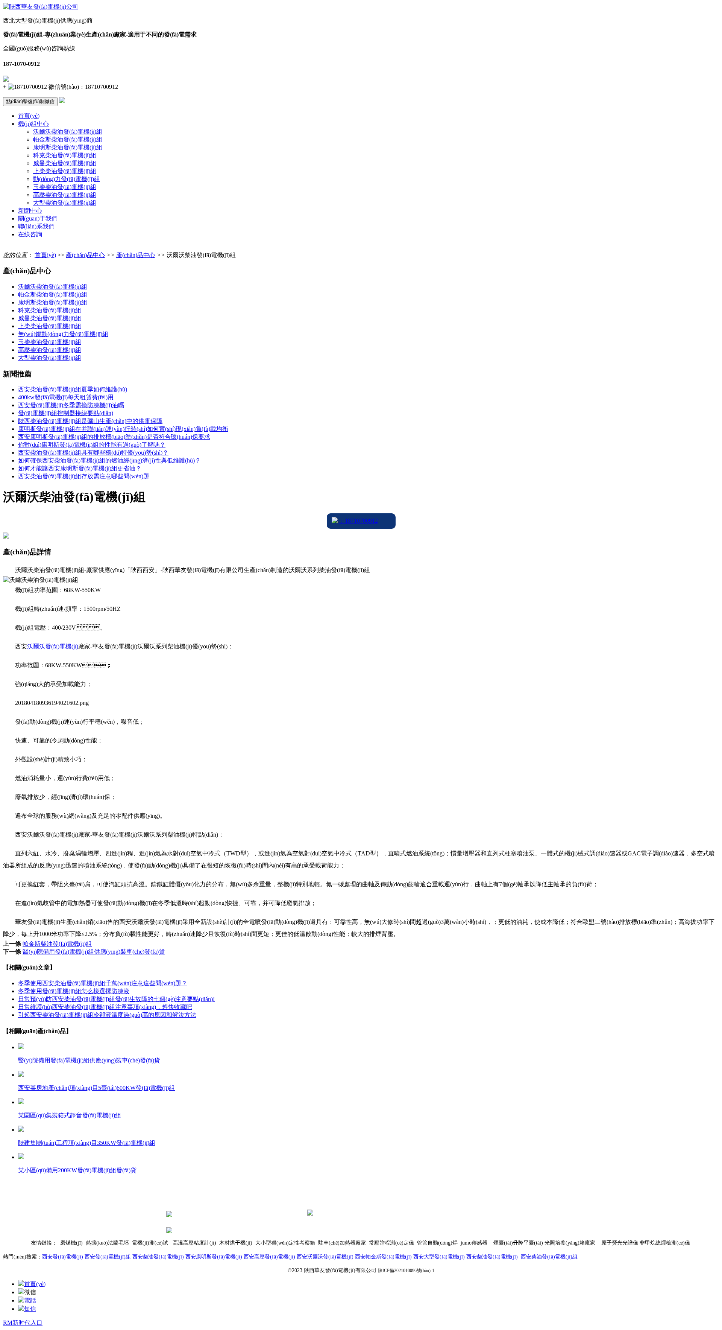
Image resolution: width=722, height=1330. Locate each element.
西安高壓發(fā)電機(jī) (269, 1257)
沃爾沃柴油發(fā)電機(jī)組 (67, 131)
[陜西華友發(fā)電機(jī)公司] (40, 6)
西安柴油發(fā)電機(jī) (158, 1257)
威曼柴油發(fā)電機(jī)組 (64, 163)
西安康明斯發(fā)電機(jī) (213, 1257)
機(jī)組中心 (33, 123)
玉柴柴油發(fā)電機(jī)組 (64, 187)
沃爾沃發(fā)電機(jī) (52, 646)
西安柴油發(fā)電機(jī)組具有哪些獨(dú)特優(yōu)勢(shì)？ (93, 452)
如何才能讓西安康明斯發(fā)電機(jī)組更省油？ (79, 468)
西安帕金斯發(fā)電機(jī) (383, 1257)
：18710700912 (358, 520)
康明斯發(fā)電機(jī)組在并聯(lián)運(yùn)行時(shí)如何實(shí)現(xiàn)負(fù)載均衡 (123, 429)
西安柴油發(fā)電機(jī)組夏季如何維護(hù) (72, 389)
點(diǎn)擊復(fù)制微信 (30, 101)
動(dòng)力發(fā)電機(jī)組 (66, 179)
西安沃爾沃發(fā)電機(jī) (325, 1257)
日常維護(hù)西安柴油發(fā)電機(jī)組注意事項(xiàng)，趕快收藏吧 (105, 1007)
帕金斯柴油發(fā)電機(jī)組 (67, 139)
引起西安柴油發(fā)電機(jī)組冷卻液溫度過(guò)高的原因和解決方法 (107, 1015)
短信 (30, 1309)
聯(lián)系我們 (36, 226)
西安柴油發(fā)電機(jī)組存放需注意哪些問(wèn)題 (83, 476)
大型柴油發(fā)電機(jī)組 (64, 202)
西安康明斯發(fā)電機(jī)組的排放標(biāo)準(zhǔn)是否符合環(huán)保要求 (114, 437)
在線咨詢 (30, 234)
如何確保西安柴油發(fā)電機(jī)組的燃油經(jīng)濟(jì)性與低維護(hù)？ (109, 460)
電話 (30, 1300)
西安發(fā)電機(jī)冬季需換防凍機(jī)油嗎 (71, 405)
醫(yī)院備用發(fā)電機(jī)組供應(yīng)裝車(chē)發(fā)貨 (94, 951)
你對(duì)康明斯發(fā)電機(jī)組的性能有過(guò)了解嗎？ (91, 444)
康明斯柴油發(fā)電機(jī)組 (67, 147)
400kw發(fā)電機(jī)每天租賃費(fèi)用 (66, 397)
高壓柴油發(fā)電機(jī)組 (64, 195)
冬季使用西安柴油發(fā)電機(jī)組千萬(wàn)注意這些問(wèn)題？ (102, 983)
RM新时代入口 (22, 1322)
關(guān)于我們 (38, 218)
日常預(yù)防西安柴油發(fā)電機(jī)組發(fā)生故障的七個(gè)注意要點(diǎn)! (116, 999)
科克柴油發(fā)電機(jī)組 (64, 155)
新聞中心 (30, 210)
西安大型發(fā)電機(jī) (439, 1257)
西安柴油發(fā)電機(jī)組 (549, 1257)
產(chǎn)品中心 (85, 255)
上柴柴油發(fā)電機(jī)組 (64, 171)
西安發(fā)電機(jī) (62, 1257)
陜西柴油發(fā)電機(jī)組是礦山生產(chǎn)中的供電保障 (90, 421)
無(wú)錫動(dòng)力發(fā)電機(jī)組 (63, 334)
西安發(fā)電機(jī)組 (108, 1257)
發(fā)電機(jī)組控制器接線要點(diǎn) (65, 413)
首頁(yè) (28, 116)
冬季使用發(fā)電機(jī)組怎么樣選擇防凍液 (73, 991)
